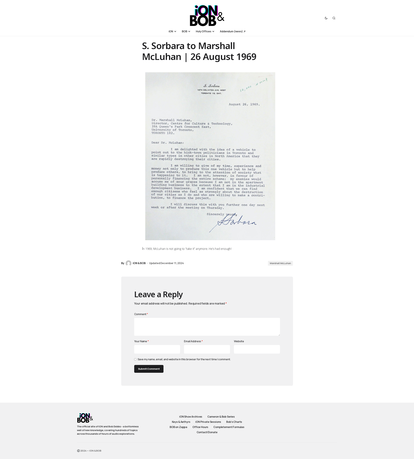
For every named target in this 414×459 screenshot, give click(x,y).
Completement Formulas (228, 427)
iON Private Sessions (208, 422)
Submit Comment (149, 368)
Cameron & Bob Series (221, 416)
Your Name (141, 341)
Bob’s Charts (234, 422)
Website (239, 341)
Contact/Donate (207, 432)
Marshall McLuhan (280, 263)
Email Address (193, 341)
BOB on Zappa (178, 427)
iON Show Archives (190, 416)
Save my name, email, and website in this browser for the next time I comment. (184, 359)
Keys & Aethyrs (181, 422)
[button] (326, 18)
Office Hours (200, 427)
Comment (141, 314)
